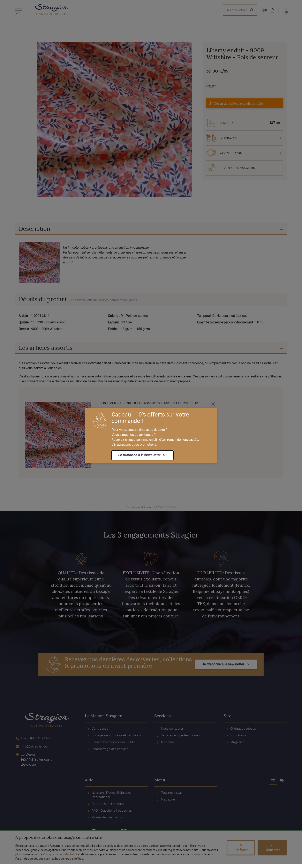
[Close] (213, 403)
